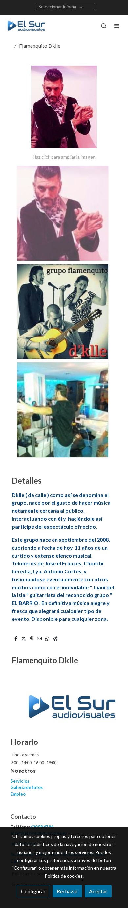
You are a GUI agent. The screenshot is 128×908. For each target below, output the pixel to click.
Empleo (18, 794)
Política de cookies (64, 876)
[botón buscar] (104, 26)
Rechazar (67, 891)
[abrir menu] (117, 26)
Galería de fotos (27, 787)
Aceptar (98, 891)
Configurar (33, 891)
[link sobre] (64, 710)
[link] (26, 25)
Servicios (20, 781)
